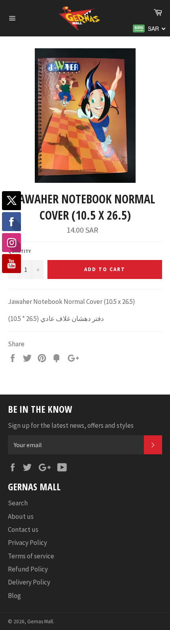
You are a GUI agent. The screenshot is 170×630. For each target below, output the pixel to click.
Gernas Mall (40, 621)
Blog (14, 595)
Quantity (19, 251)
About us (21, 516)
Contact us (23, 529)
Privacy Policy (27, 542)
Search (18, 503)
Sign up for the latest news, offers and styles (71, 425)
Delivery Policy (29, 582)
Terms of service (31, 556)
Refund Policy (28, 569)
